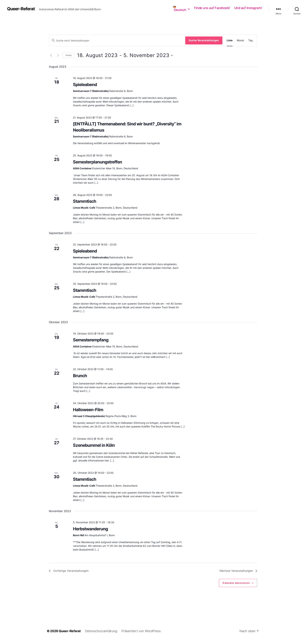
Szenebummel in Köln (94, 445)
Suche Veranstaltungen (204, 40)
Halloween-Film (88, 409)
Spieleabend (85, 84)
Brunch (80, 375)
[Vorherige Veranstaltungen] (51, 55)
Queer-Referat (21, 9)
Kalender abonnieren (236, 582)
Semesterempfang (90, 339)
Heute (69, 55)
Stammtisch (84, 201)
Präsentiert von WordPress (140, 631)
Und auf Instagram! (248, 8)
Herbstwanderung (90, 528)
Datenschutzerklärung (101, 631)
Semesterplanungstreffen (97, 161)
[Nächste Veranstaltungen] (58, 55)
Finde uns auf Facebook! (212, 8)
